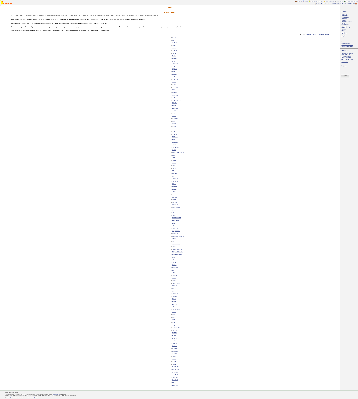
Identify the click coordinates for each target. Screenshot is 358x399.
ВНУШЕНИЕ (175, 220)
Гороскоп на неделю (347, 53)
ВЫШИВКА (175, 380)
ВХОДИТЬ (174, 340)
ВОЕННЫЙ (175, 238)
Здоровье (344, 18)
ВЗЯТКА (174, 150)
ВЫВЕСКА (175, 348)
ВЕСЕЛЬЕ (174, 110)
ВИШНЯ (174, 191)
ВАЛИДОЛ (175, 45)
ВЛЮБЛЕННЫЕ (176, 207)
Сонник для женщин (323, 34)
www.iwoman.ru (56, 394)
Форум (318, 3)
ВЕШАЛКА (175, 137)
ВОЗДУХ (174, 246)
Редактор (36, 397)
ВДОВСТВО (175, 63)
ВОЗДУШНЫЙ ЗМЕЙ (177, 252)
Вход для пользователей (348, 3)
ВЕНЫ (173, 90)
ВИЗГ (173, 157)
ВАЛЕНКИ (174, 42)
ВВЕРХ (174, 61)
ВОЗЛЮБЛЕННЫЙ (177, 254)
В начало (344, 11)
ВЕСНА (174, 116)
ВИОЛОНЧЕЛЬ (176, 178)
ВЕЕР (173, 71)
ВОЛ (173, 270)
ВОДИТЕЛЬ (175, 228)
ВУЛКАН (174, 338)
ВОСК (173, 306)
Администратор (29, 397)
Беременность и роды (317, 1)
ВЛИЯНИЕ (175, 205)
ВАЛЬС (174, 48)
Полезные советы (346, 21)
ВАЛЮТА (174, 50)
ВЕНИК (174, 82)
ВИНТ (173, 176)
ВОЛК (173, 272)
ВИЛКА (174, 163)
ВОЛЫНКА (175, 286)
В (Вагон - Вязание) (311, 34)
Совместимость (345, 54)
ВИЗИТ (174, 160)
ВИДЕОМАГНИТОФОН (178, 152)
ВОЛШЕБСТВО (176, 283)
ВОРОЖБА (175, 296)
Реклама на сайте (336, 3)
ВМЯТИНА (175, 210)
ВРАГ (173, 317)
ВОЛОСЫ (174, 280)
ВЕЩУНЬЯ (175, 142)
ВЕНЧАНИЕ (175, 87)
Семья (343, 30)
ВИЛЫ (173, 165)
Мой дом (343, 32)
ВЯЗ (173, 382)
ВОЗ (173, 241)
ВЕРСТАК (174, 103)
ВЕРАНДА (174, 92)
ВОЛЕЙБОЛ (175, 267)
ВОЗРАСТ (174, 257)
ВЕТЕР (174, 124)
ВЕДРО (174, 66)
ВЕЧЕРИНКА (175, 134)
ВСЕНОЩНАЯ (176, 327)
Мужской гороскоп (346, 56)
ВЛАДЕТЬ (174, 197)
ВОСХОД (174, 312)
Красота (343, 20)
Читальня (344, 33)
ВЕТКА (174, 126)
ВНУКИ (174, 215)
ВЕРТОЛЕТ (175, 108)
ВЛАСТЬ (174, 199)
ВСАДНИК (175, 325)
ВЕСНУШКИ (175, 118)
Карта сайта (344, 62)
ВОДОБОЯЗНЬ (176, 231)
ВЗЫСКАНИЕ (175, 147)
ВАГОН (174, 37)
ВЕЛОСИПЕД (175, 79)
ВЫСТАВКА (175, 372)
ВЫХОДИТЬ (175, 377)
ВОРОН (174, 299)
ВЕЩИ (173, 139)
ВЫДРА (174, 359)
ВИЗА (173, 155)
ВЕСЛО (174, 113)
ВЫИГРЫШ (175, 364)
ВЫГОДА (174, 353)
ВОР (173, 291)
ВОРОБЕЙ (175, 293)
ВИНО (173, 171)
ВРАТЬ (174, 320)
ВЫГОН (174, 356)
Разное (343, 38)
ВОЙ (173, 259)
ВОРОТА (174, 304)
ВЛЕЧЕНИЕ (175, 202)
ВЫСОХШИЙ (175, 369)
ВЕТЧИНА (174, 129)
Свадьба (343, 29)
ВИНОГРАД (175, 173)
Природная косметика (352, 1)
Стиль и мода (345, 17)
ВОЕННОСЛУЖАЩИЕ (178, 236)
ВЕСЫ (173, 121)
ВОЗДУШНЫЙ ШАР (177, 249)
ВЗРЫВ (174, 144)
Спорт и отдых (345, 27)
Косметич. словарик (347, 45)
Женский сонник (329, 1)
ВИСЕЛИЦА (175, 181)
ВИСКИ (174, 184)
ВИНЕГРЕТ (175, 168)
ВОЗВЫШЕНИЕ (176, 244)
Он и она (343, 26)
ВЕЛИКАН (174, 76)
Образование (345, 24)
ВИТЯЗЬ (174, 189)
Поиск (328, 3)
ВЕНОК (174, 84)
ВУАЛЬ (174, 335)
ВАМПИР (174, 53)
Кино (342, 36)
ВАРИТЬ (174, 58)
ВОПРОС (174, 288)
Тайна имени (340, 1)
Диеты (306, 1)
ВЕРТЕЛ (174, 105)
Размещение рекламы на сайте (17, 397)
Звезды (343, 35)
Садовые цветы (345, 43)
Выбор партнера (346, 57)
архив (322, 3)
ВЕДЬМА (174, 69)
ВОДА (173, 225)
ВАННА (174, 56)
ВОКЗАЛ (174, 265)
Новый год (344, 14)
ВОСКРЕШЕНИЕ (176, 309)
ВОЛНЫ (174, 278)
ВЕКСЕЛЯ (174, 74)
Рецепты (299, 1)
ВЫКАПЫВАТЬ (176, 367)
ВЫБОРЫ (174, 346)
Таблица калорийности (347, 46)
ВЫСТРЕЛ (175, 374)
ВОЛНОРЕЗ (175, 275)
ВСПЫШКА (175, 330)
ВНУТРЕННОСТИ (176, 218)
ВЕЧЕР (174, 131)
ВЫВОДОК (175, 351)
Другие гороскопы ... (347, 59)
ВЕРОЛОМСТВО (176, 100)
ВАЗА (173, 40)
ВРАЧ (173, 322)
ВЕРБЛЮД (175, 95)
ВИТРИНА (175, 186)
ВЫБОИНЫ (175, 343)
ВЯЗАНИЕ (175, 385)
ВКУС (173, 194)
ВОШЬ (173, 314)
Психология (344, 15)
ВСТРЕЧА (174, 333)
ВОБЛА (174, 223)
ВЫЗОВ (174, 361)
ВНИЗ (173, 212)
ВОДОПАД (175, 233)
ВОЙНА (174, 262)
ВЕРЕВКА (174, 97)
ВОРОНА (174, 301)
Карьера (343, 23)
